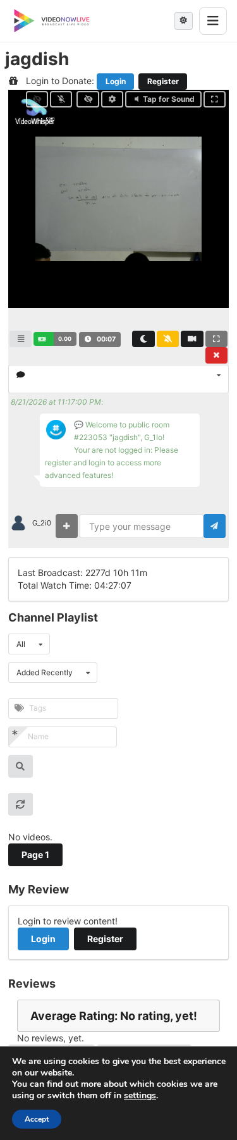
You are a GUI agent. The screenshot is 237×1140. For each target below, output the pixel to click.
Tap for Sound (169, 99)
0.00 (64, 338)
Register (163, 81)
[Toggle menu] (213, 21)
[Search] (20, 766)
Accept (37, 1119)
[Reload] (20, 804)
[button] (54, 339)
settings (140, 1095)
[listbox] (118, 379)
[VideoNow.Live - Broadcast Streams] (52, 21)
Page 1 (35, 854)
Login (116, 81)
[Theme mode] (183, 21)
